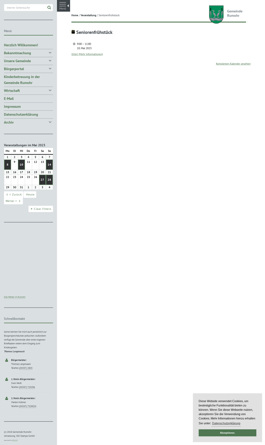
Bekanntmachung (17, 53)
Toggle (63, 6)
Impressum (12, 106)
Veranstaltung (88, 15)
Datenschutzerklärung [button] (226, 423)
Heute (30, 194)
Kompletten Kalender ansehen (233, 63)
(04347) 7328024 (27, 406)
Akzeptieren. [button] (227, 432)
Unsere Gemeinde (17, 61)
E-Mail (9, 98)
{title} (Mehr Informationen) (87, 54)
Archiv (9, 122)
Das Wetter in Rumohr (14, 297)
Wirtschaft (12, 90)
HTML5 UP (15, 440)
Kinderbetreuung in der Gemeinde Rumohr (22, 79)
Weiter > (11, 201)
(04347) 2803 (25, 368)
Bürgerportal (14, 68)
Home (74, 15)
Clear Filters (42, 209)
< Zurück (15, 194)
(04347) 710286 (27, 387)
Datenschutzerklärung (21, 114)
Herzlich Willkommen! (21, 45)
